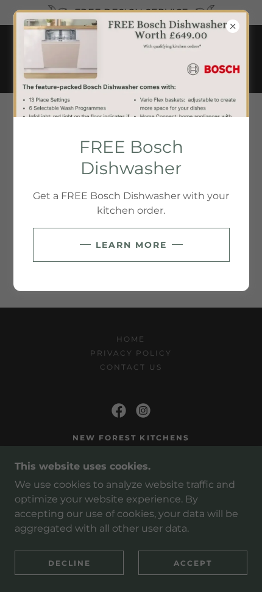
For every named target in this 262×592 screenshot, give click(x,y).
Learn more (131, 244)
